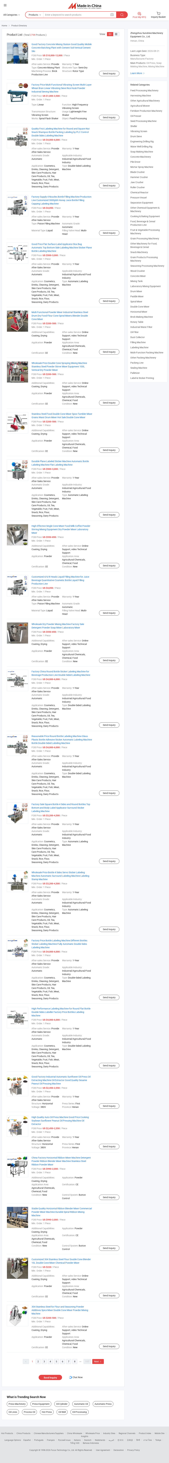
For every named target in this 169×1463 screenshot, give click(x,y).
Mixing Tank (136, 281)
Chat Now (77, 1377)
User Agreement (103, 1450)
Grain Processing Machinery (144, 238)
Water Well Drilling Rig (141, 146)
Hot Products (7, 1433)
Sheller (133, 126)
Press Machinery (17, 1403)
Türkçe (158, 1440)
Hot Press (47, 1411)
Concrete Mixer (138, 276)
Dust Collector (137, 337)
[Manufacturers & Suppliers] (84, 5)
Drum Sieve (136, 136)
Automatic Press (103, 1403)
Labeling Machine (139, 347)
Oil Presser (135, 115)
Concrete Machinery (140, 156)
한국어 (120, 1440)
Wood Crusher (137, 270)
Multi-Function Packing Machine (146, 352)
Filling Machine (138, 342)
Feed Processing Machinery (144, 90)
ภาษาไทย (147, 1440)
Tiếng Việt (74, 1443)
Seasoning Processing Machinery (147, 265)
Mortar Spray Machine (141, 166)
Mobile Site (159, 1433)
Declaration (119, 1450)
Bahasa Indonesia (91, 1443)
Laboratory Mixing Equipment (145, 286)
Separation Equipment (141, 202)
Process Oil (29, 1411)
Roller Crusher (137, 187)
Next (98, 1361)
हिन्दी (138, 1440)
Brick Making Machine (141, 316)
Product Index (145, 1433)
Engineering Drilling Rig (142, 141)
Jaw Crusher (136, 182)
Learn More (137, 73)
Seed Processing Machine (143, 121)
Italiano (77, 1440)
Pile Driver (135, 161)
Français (51, 1440)
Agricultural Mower (140, 105)
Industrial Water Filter (141, 327)
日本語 (130, 1440)
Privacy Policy (133, 1450)
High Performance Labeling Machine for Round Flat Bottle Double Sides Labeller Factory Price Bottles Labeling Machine (61, 1012)
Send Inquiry (109, 73)
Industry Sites (109, 1433)
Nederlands (100, 1440)
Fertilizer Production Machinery (146, 110)
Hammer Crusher (139, 177)
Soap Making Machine (141, 151)
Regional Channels (127, 1433)
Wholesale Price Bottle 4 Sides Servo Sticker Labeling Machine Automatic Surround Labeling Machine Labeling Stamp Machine (60, 876)
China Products (23, 1433)
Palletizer (135, 372)
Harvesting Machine (140, 95)
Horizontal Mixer (138, 311)
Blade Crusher (137, 172)
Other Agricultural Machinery (145, 100)
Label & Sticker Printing (142, 378)
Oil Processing (79, 1411)
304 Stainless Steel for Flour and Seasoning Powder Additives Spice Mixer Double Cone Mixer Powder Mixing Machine (60, 1310)
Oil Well (62, 1411)
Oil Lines (13, 1411)
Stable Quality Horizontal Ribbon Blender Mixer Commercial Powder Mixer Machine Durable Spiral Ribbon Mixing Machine (62, 1212)
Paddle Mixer (137, 296)
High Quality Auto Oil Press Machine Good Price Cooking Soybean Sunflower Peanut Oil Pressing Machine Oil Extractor (60, 1121)
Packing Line (136, 362)
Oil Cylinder (62, 1403)
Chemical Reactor (139, 192)
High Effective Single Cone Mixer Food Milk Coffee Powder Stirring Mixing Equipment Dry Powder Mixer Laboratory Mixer (61, 529)
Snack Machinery (139, 252)
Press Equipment (41, 1403)
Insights (84, 1436)
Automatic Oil (81, 1403)
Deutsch (87, 1440)
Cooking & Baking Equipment (145, 216)
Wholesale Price (92, 1433)
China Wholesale (74, 1433)
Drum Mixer (136, 291)
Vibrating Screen (138, 131)
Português (38, 1440)
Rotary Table (136, 321)
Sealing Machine (138, 367)
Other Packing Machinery (143, 357)
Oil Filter (134, 332)
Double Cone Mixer (139, 306)
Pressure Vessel (138, 197)
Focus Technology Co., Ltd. (63, 1450)
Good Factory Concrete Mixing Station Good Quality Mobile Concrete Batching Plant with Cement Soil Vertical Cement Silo (62, 48)
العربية (111, 1440)
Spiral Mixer (136, 301)
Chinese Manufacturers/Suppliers (49, 1433)
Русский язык (64, 1440)
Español (27, 1440)
